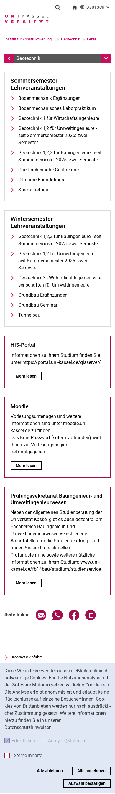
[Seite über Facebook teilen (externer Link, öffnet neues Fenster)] (74, 618)
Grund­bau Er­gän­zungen (43, 295)
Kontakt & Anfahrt (27, 657)
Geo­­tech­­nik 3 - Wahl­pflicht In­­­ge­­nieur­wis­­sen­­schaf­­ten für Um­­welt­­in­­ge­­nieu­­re (59, 281)
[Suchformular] (58, 7)
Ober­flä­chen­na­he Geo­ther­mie (48, 170)
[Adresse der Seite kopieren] (90, 618)
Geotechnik (70, 39)
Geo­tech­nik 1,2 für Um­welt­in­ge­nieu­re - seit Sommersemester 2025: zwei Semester (57, 135)
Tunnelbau (29, 315)
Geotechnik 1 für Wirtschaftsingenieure (58, 118)
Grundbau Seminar (38, 305)
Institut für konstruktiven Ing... (29, 39)
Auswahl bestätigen (87, 783)
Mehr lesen (26, 376)
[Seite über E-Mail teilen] (41, 618)
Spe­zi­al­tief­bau (33, 190)
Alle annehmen (91, 770)
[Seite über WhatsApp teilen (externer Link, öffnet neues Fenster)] (57, 618)
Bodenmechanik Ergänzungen (49, 98)
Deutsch (98, 7)
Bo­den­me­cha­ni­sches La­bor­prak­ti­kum (57, 108)
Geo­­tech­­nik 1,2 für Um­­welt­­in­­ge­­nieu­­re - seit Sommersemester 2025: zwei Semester (57, 261)
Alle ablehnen (50, 770)
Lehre (91, 39)
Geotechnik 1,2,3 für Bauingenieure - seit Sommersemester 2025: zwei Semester (59, 156)
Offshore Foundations (41, 180)
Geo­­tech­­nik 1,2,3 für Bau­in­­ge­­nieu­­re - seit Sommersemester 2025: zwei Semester (59, 240)
